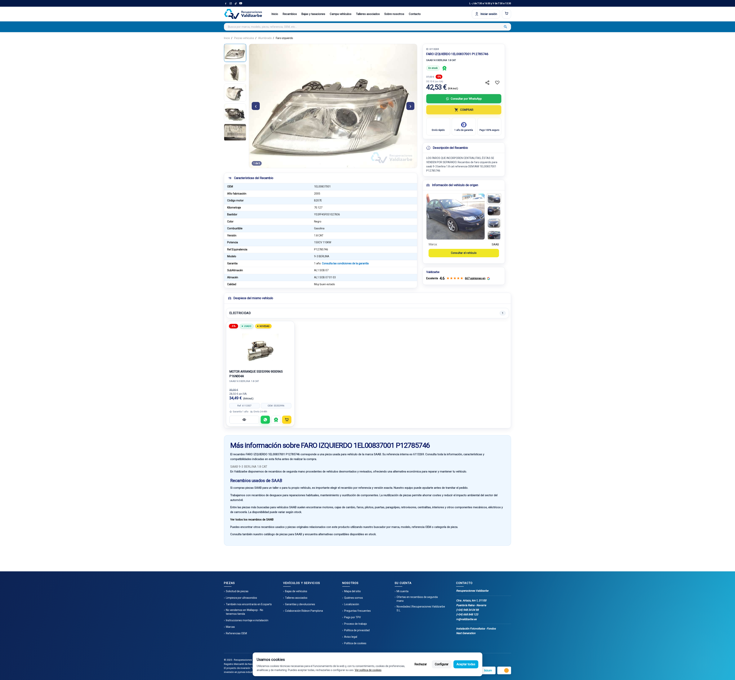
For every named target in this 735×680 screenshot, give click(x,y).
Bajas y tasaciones (313, 14)
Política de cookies (355, 643)
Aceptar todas (466, 664)
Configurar (441, 664)
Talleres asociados (368, 14)
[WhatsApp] (265, 420)
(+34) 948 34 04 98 (467, 609)
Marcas (230, 626)
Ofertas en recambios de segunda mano (417, 598)
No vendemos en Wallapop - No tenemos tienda (244, 611)
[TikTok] (235, 3)
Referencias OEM (236, 633)
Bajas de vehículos (296, 591)
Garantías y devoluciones (300, 604)
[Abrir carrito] (506, 14)
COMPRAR (466, 110)
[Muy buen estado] (444, 68)
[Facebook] (225, 3)
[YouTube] (240, 3)
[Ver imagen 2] (494, 211)
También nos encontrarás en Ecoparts (249, 604)
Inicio (274, 14)
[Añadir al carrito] (286, 420)
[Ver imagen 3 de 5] (235, 93)
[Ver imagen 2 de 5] (235, 73)
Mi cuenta (402, 591)
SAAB (495, 244)
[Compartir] (487, 83)
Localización (351, 604)
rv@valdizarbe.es (466, 619)
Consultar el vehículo (464, 252)
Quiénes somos (353, 597)
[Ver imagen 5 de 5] (235, 132)
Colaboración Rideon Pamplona (304, 610)
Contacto (415, 14)
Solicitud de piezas (237, 591)
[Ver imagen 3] (494, 223)
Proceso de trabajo (355, 623)
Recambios (290, 14)
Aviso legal (350, 636)
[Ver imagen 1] (494, 198)
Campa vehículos (340, 14)
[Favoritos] (497, 83)
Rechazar (420, 664)
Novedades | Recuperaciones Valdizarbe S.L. (421, 608)
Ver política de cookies (368, 670)
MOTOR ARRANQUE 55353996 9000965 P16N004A (256, 374)
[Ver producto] (244, 420)
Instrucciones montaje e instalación (247, 620)
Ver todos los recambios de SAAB (252, 519)
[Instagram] (230, 3)
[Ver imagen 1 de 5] (235, 53)
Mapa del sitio (352, 591)
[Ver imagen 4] (494, 235)
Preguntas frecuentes (357, 610)
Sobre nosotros (394, 14)
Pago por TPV (352, 617)
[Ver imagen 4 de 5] (235, 112)
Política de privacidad (357, 630)
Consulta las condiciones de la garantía (345, 263)
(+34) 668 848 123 (467, 614)
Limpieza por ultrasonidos (241, 597)
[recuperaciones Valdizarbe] (243, 14)
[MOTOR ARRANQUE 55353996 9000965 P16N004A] (260, 347)
